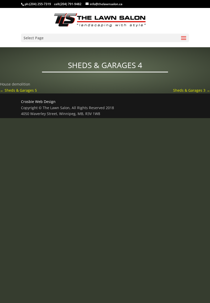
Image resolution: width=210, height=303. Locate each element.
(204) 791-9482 (70, 4)
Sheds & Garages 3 (191, 90)
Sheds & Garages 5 (18, 90)
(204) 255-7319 (40, 4)
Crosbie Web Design (38, 101)
